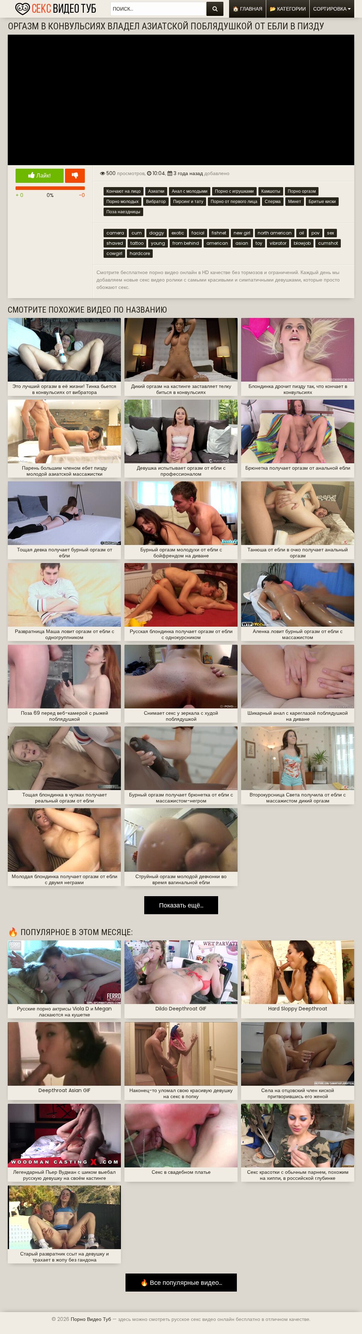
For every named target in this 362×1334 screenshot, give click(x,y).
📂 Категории (288, 8)
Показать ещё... (181, 905)
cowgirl (114, 253)
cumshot (328, 243)
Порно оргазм (302, 191)
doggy (156, 233)
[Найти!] (214, 9)
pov (315, 233)
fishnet (219, 233)
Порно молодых (122, 201)
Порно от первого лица (234, 201)
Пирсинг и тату (188, 201)
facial (198, 233)
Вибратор (156, 201)
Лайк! (43, 176)
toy (259, 243)
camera (115, 233)
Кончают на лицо (123, 191)
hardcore (140, 253)
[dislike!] (75, 176)
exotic (177, 233)
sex (330, 233)
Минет (294, 201)
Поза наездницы (123, 212)
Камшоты (270, 191)
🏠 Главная (247, 8)
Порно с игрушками (234, 191)
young (158, 243)
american (217, 243)
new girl (242, 233)
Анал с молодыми (190, 191)
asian (241, 243)
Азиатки (156, 191)
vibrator (278, 243)
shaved (114, 243)
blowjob (302, 243)
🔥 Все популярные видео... (181, 1282)
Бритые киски (322, 201)
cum (137, 233)
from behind (186, 243)
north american (275, 233)
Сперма (273, 201)
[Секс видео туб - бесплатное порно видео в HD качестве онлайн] (55, 7)
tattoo (137, 243)
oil (301, 233)
